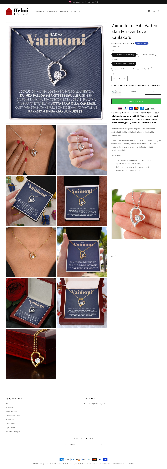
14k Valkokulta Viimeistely (124, 55)
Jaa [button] (115, 256)
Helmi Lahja (41, 464)
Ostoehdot (10, 407)
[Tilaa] (101, 444)
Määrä (113, 74)
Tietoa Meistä (10, 423)
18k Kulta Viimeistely (148, 55)
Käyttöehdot (10, 427)
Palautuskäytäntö (105, 464)
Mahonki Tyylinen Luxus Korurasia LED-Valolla (132, 69)
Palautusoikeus (11, 412)
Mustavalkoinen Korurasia (124, 64)
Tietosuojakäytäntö (13, 416)
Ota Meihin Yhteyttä (13, 431)
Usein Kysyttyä (11, 419)
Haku (7, 403)
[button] (38, 11)
